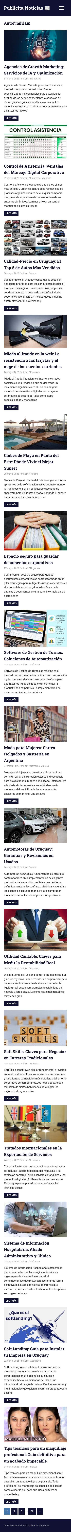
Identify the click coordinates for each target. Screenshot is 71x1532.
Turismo (34, 473)
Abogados (35, 1360)
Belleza (33, 1466)
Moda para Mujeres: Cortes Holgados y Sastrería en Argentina (29, 754)
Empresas (35, 178)
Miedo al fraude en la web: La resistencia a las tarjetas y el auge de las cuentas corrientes (33, 360)
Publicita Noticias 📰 (27, 8)
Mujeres (45, 766)
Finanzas (35, 372)
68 (32, 1511)
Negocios (46, 178)
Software (35, 664)
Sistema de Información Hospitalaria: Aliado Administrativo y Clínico (27, 1249)
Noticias (34, 1063)
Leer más (11, 118)
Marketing (35, 78)
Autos (33, 273)
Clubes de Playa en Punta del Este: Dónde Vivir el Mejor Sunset (31, 462)
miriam (24, 78)
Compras (35, 766)
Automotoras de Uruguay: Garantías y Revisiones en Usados (28, 855)
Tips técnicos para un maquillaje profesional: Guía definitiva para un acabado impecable (35, 1455)
